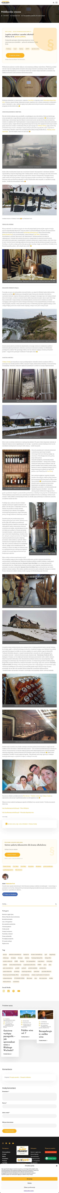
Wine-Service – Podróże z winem (31, 796)
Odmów (30, 1183)
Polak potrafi (5, 929)
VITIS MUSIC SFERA (19, 978)
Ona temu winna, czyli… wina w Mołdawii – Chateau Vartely (22, 824)
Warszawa (29, 978)
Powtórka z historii (7, 934)
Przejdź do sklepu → (15, 55)
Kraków (22, 961)
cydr (46, 954)
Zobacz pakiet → (12, 854)
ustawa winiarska (7, 978)
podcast (24, 968)
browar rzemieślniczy (36, 954)
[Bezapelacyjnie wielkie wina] (45, 1014)
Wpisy (4, 1156)
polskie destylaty (32, 968)
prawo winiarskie (7, 971)
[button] (56, 1166)
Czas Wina (30, 100)
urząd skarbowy (25, 974)
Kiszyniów (30, 866)
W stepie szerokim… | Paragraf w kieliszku (20, 1077)
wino (35, 978)
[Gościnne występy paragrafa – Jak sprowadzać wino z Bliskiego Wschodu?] (10, 1013)
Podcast (4, 1160)
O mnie (4, 1154)
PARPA (39, 964)
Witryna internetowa (7, 1122)
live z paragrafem (30, 961)
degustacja (52, 954)
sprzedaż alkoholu (46, 971)
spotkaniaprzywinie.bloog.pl (31, 232)
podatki (17, 968)
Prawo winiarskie (6, 936)
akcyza (5, 954)
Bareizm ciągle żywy (7, 914)
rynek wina (36, 971)
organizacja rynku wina (29, 964)
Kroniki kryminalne (7, 919)
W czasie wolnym (40, 15)
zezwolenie (16, 981)
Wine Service (18, 870)
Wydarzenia (5, 943)
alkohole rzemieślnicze (15, 954)
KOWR (16, 961)
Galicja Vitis (48, 958)
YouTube (4, 1163)
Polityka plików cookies (29, 1190)
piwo (50, 964)
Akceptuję (29, 1179)
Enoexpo (20, 958)
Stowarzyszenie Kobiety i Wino (11, 974)
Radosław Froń (16, 15)
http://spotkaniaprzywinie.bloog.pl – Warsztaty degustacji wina (18, 812)
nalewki (5, 964)
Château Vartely (42, 125)
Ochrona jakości (6, 926)
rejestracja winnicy (26, 971)
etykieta (27, 958)
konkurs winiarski (7, 961)
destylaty (13, 958)
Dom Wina (49, 471)
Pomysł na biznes (7, 931)
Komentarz (5, 1091)
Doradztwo (5, 1158)
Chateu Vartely (7, 866)
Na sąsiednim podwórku (30, 15)
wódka (51, 978)
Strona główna (6, 1152)
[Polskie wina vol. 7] (27, 1014)
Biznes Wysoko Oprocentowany (11, 917)
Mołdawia (38, 866)
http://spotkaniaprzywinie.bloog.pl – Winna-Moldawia (15, 808)
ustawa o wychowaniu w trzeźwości (40, 974)
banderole (26, 954)
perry (45, 964)
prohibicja (16, 971)
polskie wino (43, 968)
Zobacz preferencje (29, 1187)
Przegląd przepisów (7, 938)
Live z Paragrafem (7, 921)
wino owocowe (43, 978)
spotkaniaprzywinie (8, 870)
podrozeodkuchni (48, 866)
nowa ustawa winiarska (15, 964)
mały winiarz (41, 961)
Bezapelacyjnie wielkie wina (45, 1034)
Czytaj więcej (7, 1054)
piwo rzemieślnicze (8, 968)
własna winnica (7, 981)
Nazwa (4, 1103)
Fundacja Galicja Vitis (36, 958)
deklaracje (6, 958)
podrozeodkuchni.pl (8, 234)
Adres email (6, 1112)
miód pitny (49, 961)
